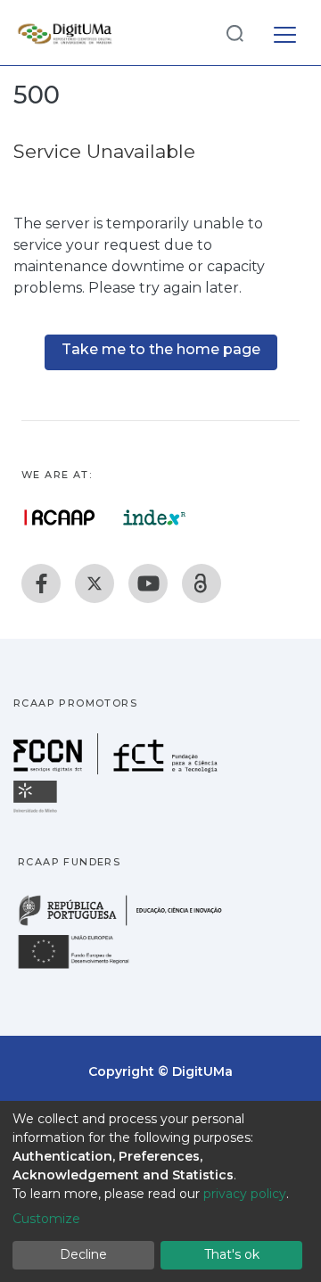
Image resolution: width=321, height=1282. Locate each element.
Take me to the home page (161, 349)
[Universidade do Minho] (37, 811)
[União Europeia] (84, 967)
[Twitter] (94, 583)
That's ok (231, 1254)
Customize (46, 1219)
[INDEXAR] (154, 517)
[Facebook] (41, 583)
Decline (83, 1254)
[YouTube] (148, 583)
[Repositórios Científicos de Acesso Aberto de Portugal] (59, 517)
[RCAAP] (201, 583)
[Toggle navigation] (285, 32)
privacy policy (244, 1194)
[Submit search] (234, 32)
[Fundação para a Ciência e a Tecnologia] (117, 769)
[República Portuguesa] (129, 923)
